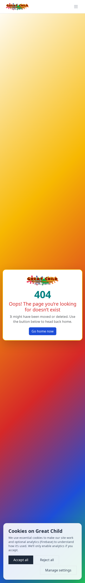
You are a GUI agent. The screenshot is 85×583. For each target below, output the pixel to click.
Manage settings (58, 570)
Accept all (20, 560)
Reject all (47, 560)
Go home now (43, 331)
